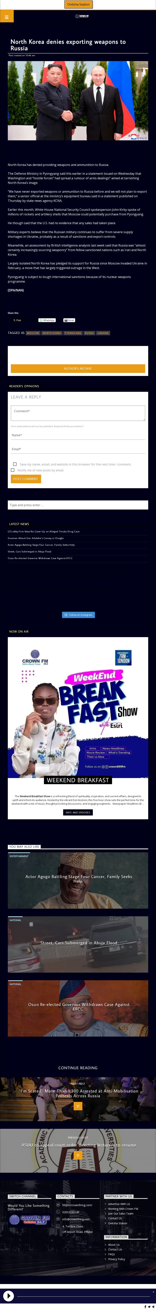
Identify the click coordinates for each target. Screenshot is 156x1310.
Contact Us (115, 1218)
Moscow (33, 333)
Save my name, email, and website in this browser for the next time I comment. (75, 464)
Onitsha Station (78, 4)
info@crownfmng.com (76, 1219)
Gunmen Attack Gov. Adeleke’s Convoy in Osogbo (36, 538)
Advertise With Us (119, 1204)
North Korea (52, 333)
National (15, 920)
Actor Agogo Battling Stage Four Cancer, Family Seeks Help (41, 544)
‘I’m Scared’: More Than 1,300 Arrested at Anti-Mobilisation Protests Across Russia (78, 1093)
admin (15, 356)
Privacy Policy (116, 1259)
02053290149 (70, 1212)
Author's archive (78, 368)
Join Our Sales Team (120, 1213)
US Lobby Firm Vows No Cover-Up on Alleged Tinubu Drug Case (43, 531)
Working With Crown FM (123, 1209)
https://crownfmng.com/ (77, 1205)
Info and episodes (78, 812)
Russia (89, 333)
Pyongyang (73, 333)
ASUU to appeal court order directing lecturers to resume (78, 1145)
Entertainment (19, 856)
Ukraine (103, 333)
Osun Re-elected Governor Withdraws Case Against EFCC (40, 558)
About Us (114, 1244)
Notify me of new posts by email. (41, 470)
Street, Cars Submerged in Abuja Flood (29, 551)
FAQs (111, 1254)
